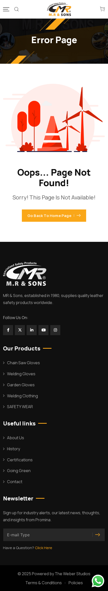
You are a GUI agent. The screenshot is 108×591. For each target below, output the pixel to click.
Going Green (19, 470)
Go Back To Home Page (49, 215)
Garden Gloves (21, 385)
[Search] (16, 9)
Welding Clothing (22, 396)
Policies (76, 582)
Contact (14, 481)
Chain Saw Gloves (23, 362)
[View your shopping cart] (102, 9)
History (13, 449)
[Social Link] (8, 330)
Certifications (20, 460)
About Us (15, 437)
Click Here (43, 547)
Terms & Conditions (43, 582)
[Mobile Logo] (59, 9)
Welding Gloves (21, 374)
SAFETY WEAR (20, 406)
